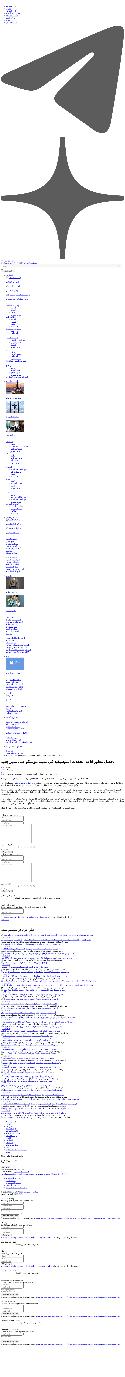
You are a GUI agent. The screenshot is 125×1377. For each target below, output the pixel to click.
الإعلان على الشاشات (14, 684)
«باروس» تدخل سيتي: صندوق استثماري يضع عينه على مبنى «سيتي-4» (29, 1004)
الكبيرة (13, 308)
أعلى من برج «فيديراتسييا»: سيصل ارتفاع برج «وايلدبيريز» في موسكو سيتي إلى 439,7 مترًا (37, 958)
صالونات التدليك (12, 557)
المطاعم (9, 442)
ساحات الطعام (17, 506)
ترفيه (8, 479)
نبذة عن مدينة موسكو (14, 746)
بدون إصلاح (15, 372)
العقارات (9, 275)
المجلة (8, 20)
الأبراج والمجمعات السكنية (16, 733)
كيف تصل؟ (47, 1117)
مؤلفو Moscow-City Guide (56, 1174)
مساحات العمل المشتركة (16, 361)
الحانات (9, 467)
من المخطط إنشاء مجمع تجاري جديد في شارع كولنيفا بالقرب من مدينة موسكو (32, 1095)
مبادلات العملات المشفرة (16, 706)
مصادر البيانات (11, 1185)
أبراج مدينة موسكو (13, 740)
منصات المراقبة (17, 483)
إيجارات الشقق (12, 338)
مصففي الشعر (12, 539)
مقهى (8, 492)
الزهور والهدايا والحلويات (15, 638)
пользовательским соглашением (107, 1218)
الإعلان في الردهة (13, 682)
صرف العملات (11, 713)
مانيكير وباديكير (12, 544)
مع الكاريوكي (16, 472)
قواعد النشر (11, 18)
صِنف (13, 312)
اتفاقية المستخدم (8, 1237)
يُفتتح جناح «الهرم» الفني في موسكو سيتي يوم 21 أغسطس (24, 967)
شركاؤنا (9, 1126)
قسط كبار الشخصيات (19, 446)
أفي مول (9, 1147)
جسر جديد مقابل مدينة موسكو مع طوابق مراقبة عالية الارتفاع (25, 1085)
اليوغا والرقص (11, 546)
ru (6, 261)
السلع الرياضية (12, 629)
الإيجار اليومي (16, 342)
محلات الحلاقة (11, 553)
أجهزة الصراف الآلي (14, 711)
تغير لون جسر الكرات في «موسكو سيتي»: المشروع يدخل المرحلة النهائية (30, 1031)
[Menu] (2, 269)
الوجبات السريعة (12, 504)
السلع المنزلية (11, 627)
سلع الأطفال (11, 643)
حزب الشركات (17, 458)
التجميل (9, 551)
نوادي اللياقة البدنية (13, 571)
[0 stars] (4, 847)
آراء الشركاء (11, 11)
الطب (8, 1152)
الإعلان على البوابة (13, 13)
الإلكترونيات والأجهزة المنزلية (17, 652)
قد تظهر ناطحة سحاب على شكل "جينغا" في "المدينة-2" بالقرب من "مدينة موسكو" (34, 1113)
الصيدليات (10, 617)
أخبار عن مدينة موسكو (15, 724)
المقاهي (14, 511)
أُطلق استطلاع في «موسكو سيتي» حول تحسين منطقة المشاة (26, 1040)
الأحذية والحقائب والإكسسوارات (18, 650)
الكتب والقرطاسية (13, 620)
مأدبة (13, 456)
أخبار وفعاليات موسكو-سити (13, 1174)
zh (13, 261)
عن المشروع (11, 6)
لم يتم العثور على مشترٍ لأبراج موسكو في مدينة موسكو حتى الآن (26, 1076)
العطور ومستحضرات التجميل (17, 645)
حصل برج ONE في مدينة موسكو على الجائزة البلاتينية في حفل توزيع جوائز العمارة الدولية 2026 (39, 1104)
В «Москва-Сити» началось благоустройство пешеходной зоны (27, 1058)
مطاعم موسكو (12, 1145)
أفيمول (8, 576)
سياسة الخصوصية (13, 1178)
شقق (8, 349)
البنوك (8, 693)
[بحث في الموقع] (119, 265)
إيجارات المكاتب (12, 305)
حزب (13, 486)
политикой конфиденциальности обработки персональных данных (64, 1218)
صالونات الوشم (12, 567)
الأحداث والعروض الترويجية (17, 722)
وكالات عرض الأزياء (14, 548)
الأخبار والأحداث (12, 717)
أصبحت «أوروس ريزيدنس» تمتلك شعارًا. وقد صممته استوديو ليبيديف (28, 1013)
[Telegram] (62, 135)
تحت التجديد (15, 370)
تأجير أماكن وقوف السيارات (17, 377)
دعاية (8, 656)
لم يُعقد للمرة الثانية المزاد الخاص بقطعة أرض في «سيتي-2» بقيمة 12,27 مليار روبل (34, 976)
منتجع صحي (11, 541)
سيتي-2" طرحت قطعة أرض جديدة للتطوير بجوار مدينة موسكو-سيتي (28, 1049)
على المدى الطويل (18, 340)
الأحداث (9, 453)
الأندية (13, 481)
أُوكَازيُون (14, 333)
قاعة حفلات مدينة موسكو (25, 783)
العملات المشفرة (13, 727)
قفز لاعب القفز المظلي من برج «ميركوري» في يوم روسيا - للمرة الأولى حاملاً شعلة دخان (37, 1022)
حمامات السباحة (12, 564)
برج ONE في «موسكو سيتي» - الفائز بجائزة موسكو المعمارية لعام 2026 (29, 949)
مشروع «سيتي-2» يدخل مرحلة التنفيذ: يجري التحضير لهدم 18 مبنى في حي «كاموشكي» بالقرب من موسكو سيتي (46, 940)
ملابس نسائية (11, 640)
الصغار (13, 310)
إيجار (13, 331)
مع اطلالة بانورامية (18, 497)
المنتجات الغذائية (12, 631)
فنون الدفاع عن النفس (15, 569)
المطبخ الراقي (16, 449)
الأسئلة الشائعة (12, 16)
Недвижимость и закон (15, 729)
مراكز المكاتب (11, 738)
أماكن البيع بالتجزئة (13, 329)
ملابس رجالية (11, 624)
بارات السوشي (17, 509)
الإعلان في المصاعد (14, 689)
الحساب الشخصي (21, 1172)
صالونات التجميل (12, 562)
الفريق (8, 9)
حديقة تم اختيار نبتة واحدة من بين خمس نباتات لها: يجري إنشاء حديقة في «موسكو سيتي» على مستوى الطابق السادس (48, 985)
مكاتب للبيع (10, 317)
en (9, 261)
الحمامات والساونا (13, 560)
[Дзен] (62, 259)
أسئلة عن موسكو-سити (35, 1174)
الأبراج (8, 1138)
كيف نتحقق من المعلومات (16, 1188)
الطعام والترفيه (12, 381)
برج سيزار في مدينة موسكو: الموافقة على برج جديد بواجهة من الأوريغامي (30, 1067)
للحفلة (13, 345)
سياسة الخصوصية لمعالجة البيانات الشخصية (29, 917)
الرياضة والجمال (12, 517)
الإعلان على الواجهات (14, 687)
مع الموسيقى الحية (18, 469)
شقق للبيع (10, 365)
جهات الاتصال (11, 22)
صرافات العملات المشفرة (16, 1150)
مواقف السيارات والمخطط (32, 1117)
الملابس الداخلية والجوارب (16, 647)
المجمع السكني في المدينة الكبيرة (19, 742)
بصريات (9, 634)
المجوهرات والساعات (14, 622)
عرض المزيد (16, 315)
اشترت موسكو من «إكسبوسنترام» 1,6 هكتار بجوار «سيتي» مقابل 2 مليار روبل (32, 994)
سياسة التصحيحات (13, 1183)
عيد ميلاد (14, 460)
